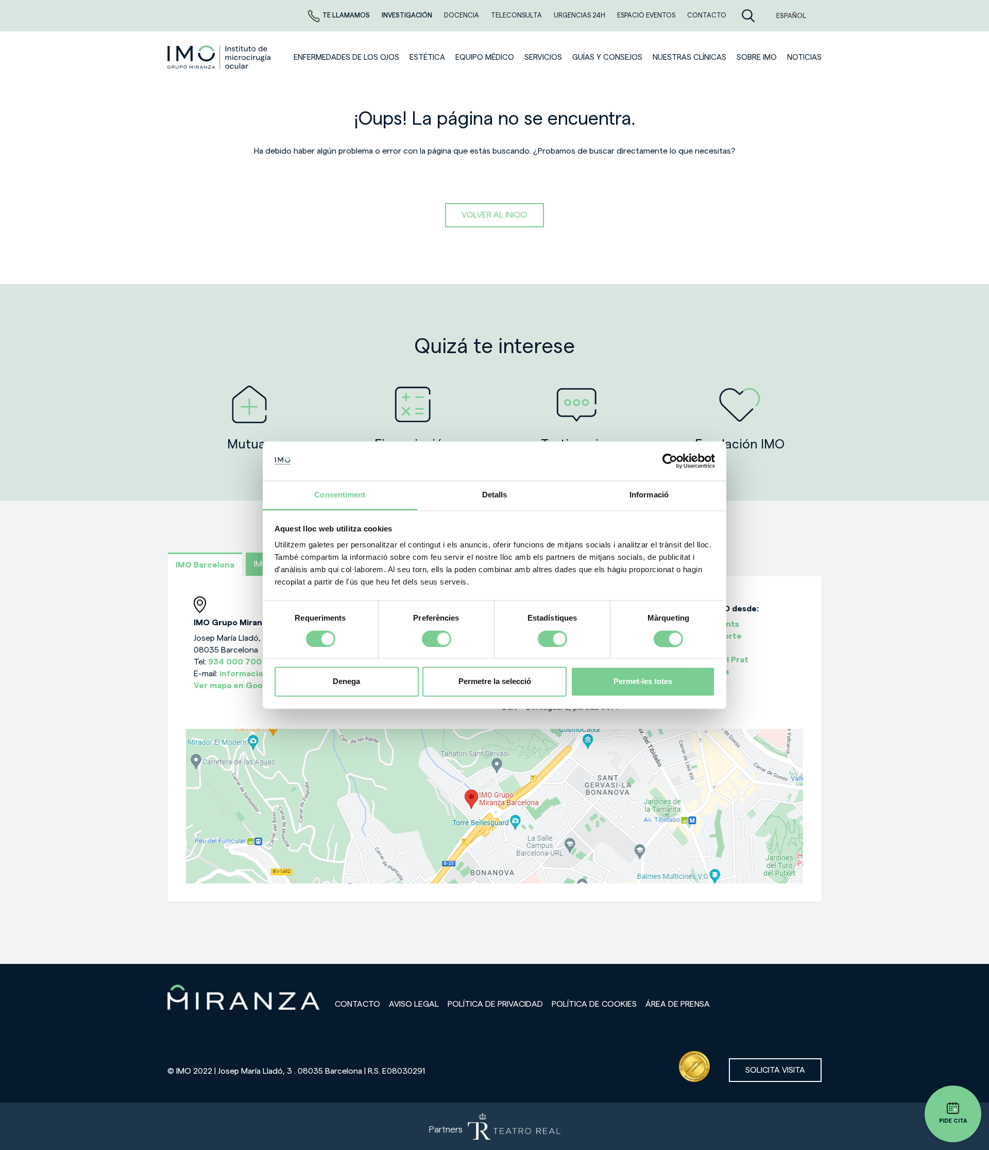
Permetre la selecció (494, 681)
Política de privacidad (495, 1004)
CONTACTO (706, 15)
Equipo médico (484, 57)
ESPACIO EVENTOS (647, 15)
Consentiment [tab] (339, 495)
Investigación (408, 15)
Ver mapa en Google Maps (246, 685)
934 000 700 (235, 662)
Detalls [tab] (494, 495)
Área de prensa (677, 1004)
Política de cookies (594, 1004)
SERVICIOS (543, 57)
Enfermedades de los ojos (346, 57)
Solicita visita (775, 1070)
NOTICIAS (804, 57)
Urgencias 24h (580, 15)
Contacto (357, 1004)
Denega (346, 681)
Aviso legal (414, 1004)
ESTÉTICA (427, 57)
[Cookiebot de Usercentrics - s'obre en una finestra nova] (670, 461)
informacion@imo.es (260, 674)
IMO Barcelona (205, 565)
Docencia (462, 15)
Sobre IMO (757, 57)
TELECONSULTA (517, 15)
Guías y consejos (607, 57)
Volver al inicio (494, 215)
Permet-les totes (642, 681)
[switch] (436, 638)
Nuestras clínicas (689, 57)
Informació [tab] (649, 495)
